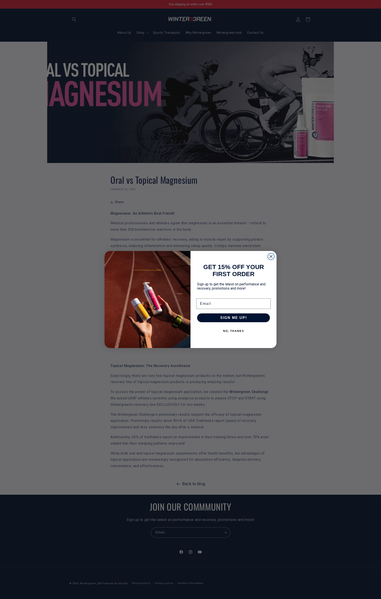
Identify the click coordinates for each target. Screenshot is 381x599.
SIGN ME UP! (233, 318)
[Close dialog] (271, 256)
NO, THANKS (233, 331)
